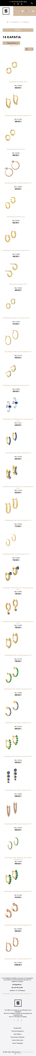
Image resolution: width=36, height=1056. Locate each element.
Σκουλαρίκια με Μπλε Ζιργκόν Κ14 (18, 453)
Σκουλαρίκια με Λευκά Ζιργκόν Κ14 (18, 115)
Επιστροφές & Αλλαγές (17, 1037)
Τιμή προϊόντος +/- (12, 43)
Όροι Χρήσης (17, 1034)
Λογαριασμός (17, 1028)
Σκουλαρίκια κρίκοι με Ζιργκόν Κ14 (16, 318)
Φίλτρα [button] (19, 30)
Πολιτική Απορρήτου (17, 1031)
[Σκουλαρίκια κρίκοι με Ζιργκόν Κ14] (16, 304)
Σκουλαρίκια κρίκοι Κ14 (18, 82)
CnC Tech (18, 1054)
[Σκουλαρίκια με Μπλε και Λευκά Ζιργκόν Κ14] (18, 405)
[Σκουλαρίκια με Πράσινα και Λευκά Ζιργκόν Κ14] (18, 843)
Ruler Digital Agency (27, 1052)
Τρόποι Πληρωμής (17, 1043)
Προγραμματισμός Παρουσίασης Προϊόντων (17, 993)
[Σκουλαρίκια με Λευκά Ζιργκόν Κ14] (18, 101)
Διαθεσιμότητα (14, 45)
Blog (25, 2)
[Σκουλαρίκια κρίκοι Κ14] (18, 67)
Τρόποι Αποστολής (17, 1040)
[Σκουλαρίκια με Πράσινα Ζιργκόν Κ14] (18, 675)
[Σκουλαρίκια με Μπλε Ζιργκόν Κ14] (18, 439)
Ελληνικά (26, 11)
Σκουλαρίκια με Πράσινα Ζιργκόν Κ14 (18, 689)
